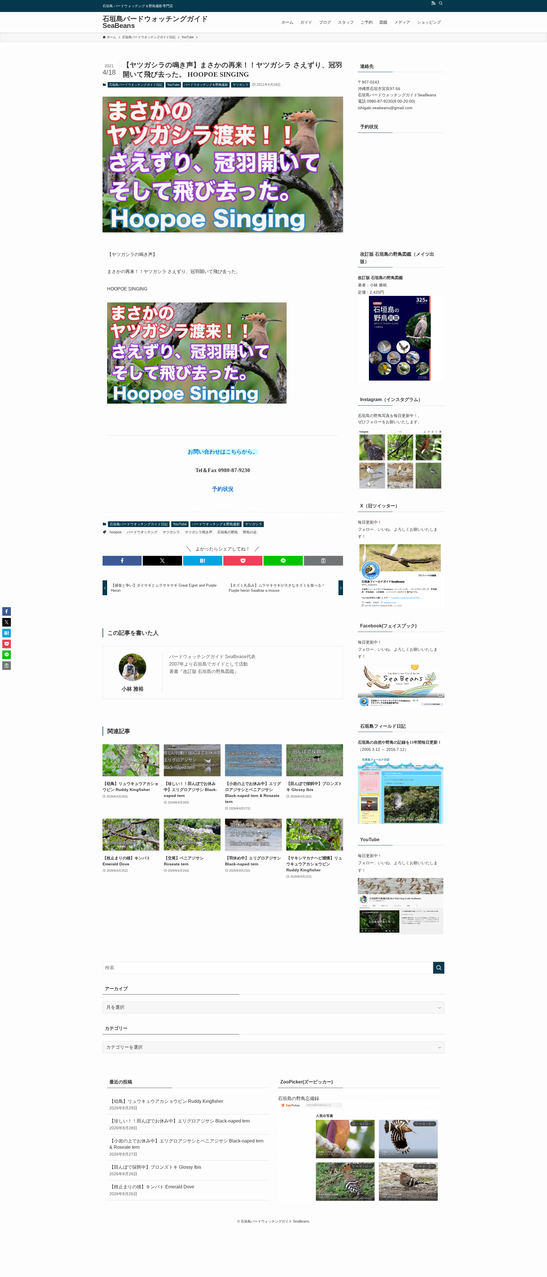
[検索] (440, 3)
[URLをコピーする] (323, 561)
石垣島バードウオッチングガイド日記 (135, 84)
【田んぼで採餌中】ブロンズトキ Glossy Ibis (155, 1170)
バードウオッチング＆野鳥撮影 (206, 84)
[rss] (433, 3)
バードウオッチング (142, 532)
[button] (122, 561)
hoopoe (116, 532)
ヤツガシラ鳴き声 (198, 532)
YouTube (173, 84)
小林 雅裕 (133, 689)
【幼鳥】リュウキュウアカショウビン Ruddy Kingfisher (166, 1104)
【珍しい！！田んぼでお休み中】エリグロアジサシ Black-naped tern (179, 1124)
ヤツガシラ (240, 84)
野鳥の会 (250, 532)
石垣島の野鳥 (227, 532)
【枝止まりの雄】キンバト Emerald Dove (151, 1190)
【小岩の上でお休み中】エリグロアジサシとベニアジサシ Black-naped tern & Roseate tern (186, 1147)
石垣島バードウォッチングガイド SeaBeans (155, 22)
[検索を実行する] (438, 968)
